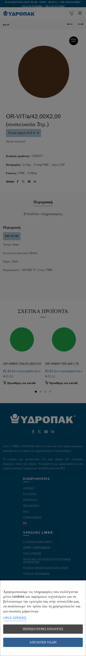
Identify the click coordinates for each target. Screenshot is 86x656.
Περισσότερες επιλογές (43, 629)
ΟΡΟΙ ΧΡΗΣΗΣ (14, 617)
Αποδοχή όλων (43, 642)
